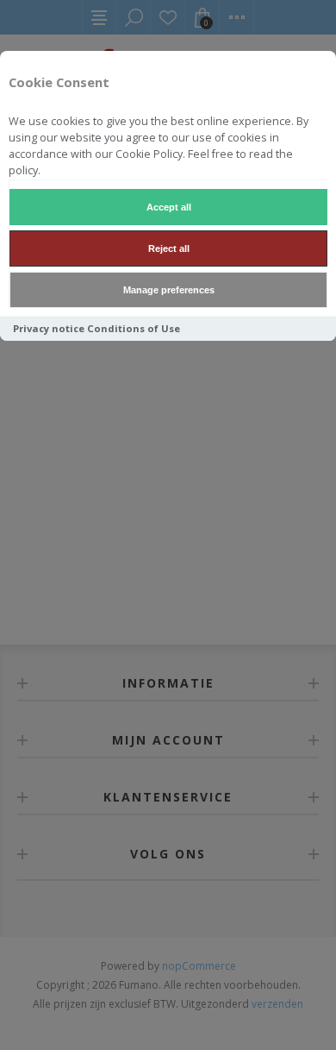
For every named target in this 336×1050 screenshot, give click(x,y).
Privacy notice (48, 328)
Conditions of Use (133, 328)
